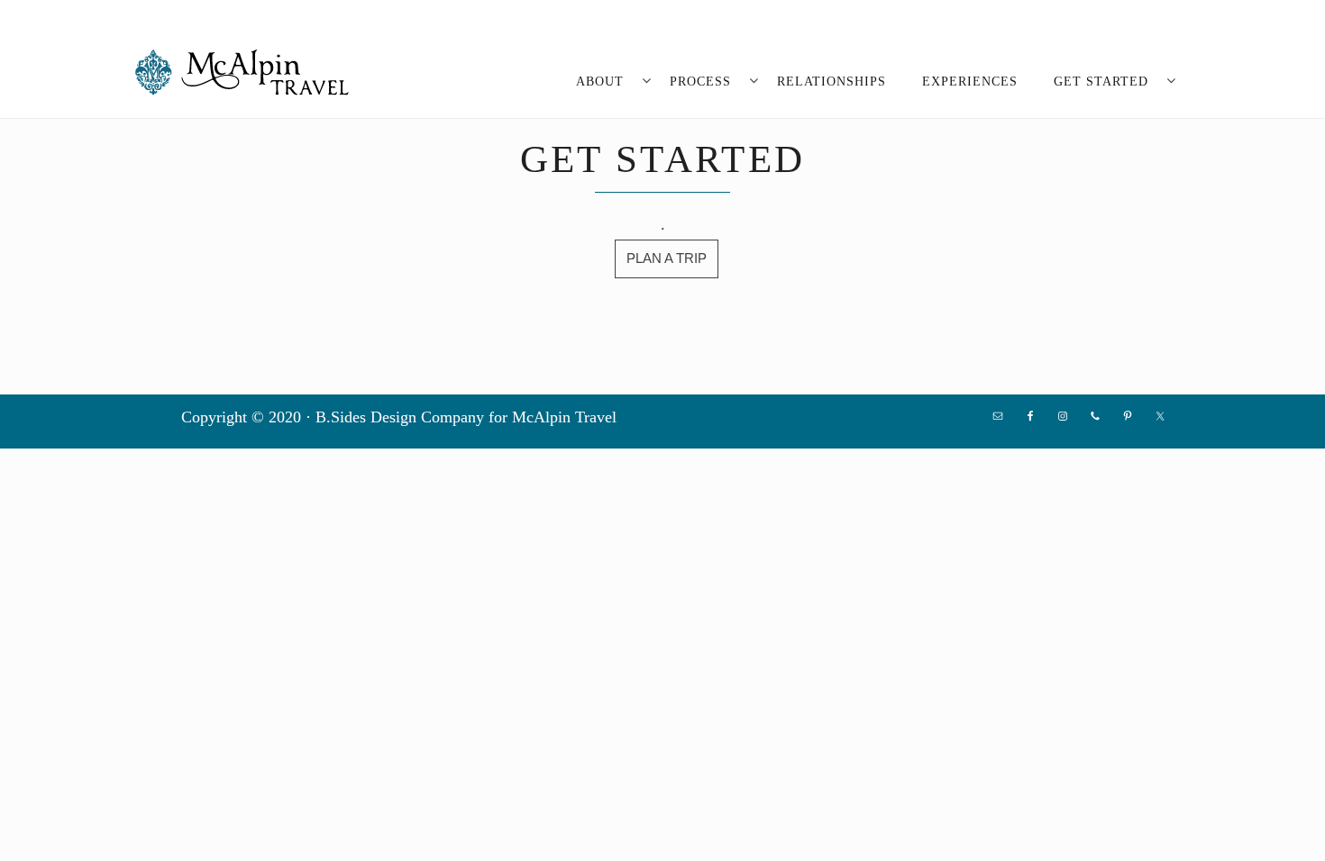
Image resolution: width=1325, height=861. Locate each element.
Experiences (970, 81)
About (600, 81)
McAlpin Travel (248, 72)
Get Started (1101, 81)
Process (700, 81)
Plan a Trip (666, 258)
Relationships (831, 81)
